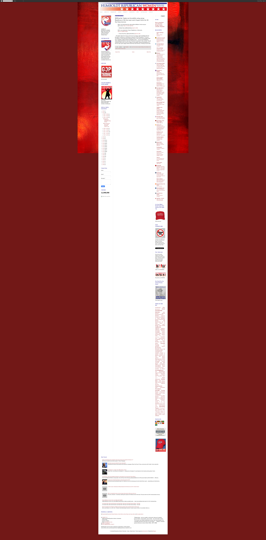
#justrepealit (157, 309)
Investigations (159, 370)
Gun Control (162, 359)
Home (101, 12)
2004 (103, 161)
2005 (103, 159)
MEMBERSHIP (113, 12)
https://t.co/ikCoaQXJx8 (128, 25)
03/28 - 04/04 (106, 128)
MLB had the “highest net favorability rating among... (107, 120)
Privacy (156, 391)
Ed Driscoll (159, 172)
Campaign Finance (160, 330)
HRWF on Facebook (106, 523)
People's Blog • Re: (160, 122)
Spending (162, 406)
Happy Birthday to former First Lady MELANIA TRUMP (112, 500)
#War (164, 307)
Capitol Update (158, 333)
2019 (103, 138)
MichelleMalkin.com (160, 188)
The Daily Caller (160, 116)
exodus (163, 414)
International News (160, 366)
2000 (103, 164)
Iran (156, 371)
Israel (156, 372)
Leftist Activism (160, 374)
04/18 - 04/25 (106, 117)
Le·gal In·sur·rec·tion (161, 37)
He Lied (163, 360)
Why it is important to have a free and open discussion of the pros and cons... (122, 493)
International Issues (160, 365)
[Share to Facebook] (120, 47)
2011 (103, 151)
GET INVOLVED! (144, 12)
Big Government (160, 321)
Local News (162, 375)
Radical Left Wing (159, 398)
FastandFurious (158, 351)
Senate (161, 403)
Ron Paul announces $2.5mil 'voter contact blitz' (117, 463)
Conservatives (162, 338)
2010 (103, 153)
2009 (103, 154)
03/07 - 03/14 (106, 133)
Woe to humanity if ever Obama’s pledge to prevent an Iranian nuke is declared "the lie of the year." (120, 506)
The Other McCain (160, 43)
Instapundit (159, 165)
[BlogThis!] (117, 47)
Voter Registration (158, 409)
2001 (103, 162)
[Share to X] (118, 47)
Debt (164, 341)
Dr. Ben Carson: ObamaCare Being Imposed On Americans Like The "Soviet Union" (123, 486)
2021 (103, 112)
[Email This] (116, 47)
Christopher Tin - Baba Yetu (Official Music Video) (117, 469)
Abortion (157, 315)
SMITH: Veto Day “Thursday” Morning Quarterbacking (160, 99)
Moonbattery (159, 82)
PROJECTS (125, 12)
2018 (103, 140)
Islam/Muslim (162, 371)
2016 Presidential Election (160, 310)
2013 (103, 148)
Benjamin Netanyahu (159, 319)
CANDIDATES (132, 12)
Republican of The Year (160, 402)
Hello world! (159, 163)
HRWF (159, 360)
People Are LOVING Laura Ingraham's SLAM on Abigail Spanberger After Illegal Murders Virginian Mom (161, 128)
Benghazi (163, 318)
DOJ (161, 341)
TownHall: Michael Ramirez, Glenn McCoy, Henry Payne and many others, (121, 514)
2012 (103, 149)
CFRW (163, 325)
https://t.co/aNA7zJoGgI (123, 31)
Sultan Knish (159, 142)
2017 (103, 141)
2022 (103, 111)
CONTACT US (104, 517)
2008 (103, 156)
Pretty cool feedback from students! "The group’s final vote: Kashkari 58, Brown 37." (117, 459)
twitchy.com (159, 124)
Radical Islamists (160, 396)
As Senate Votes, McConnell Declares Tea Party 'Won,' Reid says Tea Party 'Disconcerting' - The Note (121, 503)
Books (164, 324)
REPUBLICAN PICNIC (159, 395)
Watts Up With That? (161, 102)
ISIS (164, 362)
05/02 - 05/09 (106, 114)
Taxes (157, 408)
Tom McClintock (162, 408)
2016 (103, 143)
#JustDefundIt (157, 307)
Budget (156, 325)
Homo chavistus (159, 186)
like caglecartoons (139, 514)
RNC (164, 395)
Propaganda (158, 394)
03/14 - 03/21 (106, 131)
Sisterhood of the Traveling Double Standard (159, 139)
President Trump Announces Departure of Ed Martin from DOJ (161, 50)
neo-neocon (159, 151)
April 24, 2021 (135, 27)
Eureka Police (159, 162)
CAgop (160, 325)
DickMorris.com (160, 132)
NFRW (160, 380)
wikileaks (157, 415)
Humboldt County (160, 361)
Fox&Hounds (159, 147)
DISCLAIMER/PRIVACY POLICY (108, 524)
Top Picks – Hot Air (160, 198)
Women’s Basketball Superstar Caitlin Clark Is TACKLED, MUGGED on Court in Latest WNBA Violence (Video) (161, 66)
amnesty (159, 414)
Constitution (157, 339)
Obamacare (158, 386)
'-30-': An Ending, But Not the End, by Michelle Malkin (161, 190)
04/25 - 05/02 (106, 115)
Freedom (157, 352)
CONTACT (151, 12)
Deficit (156, 343)
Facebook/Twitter (159, 350)
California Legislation (160, 329)
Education (157, 349)
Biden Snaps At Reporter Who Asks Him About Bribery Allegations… (161, 181)
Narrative (159, 382)
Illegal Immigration (160, 363)
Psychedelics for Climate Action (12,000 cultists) (160, 104)
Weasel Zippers (160, 178)
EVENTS (119, 12)
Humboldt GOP (158, 362)
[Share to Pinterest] (121, 47)
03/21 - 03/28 (106, 130)
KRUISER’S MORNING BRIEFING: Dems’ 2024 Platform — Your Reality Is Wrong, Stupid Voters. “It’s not (161, 168)
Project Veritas (162, 393)
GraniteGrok (159, 97)
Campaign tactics (160, 332)
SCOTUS (157, 403)
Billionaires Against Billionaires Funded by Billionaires (160, 144)
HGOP (156, 360)
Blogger (154, 531)
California (158, 327)
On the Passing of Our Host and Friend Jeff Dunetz (160, 159)
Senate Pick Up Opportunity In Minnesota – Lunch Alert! (161, 134)
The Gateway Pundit (160, 63)
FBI (164, 349)
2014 (103, 146)
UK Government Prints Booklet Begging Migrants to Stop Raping (161, 85)
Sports (124, 48)
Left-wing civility (161, 372)
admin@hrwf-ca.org (108, 522)
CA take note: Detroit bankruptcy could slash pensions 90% (119, 479)
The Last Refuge (160, 48)
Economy (158, 347)
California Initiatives (160, 328)
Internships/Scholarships (159, 367)
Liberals (157, 375)
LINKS (137, 12)
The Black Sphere (160, 137)
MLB (122, 48)
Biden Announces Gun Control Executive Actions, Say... (106, 125)
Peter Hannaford (160, 387)
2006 (103, 158)
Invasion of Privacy (160, 368)
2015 (103, 145)
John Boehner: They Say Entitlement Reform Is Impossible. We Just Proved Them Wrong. (119, 476)
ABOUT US (106, 12)
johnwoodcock (145, 531)
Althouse (158, 53)
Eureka (161, 349)
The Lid (158, 157)
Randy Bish (104, 514)
